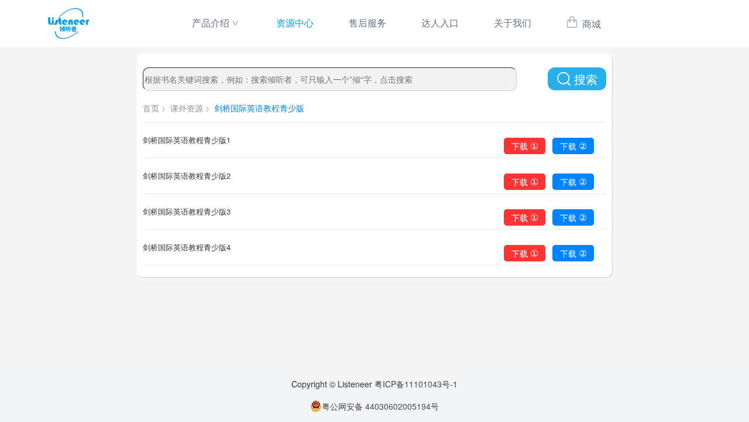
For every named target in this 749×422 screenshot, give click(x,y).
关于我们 (512, 22)
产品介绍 (210, 22)
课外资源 (186, 108)
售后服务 (367, 22)
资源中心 (295, 22)
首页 (151, 108)
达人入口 (440, 22)
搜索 (585, 78)
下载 (524, 145)
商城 (590, 23)
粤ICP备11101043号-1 (416, 384)
